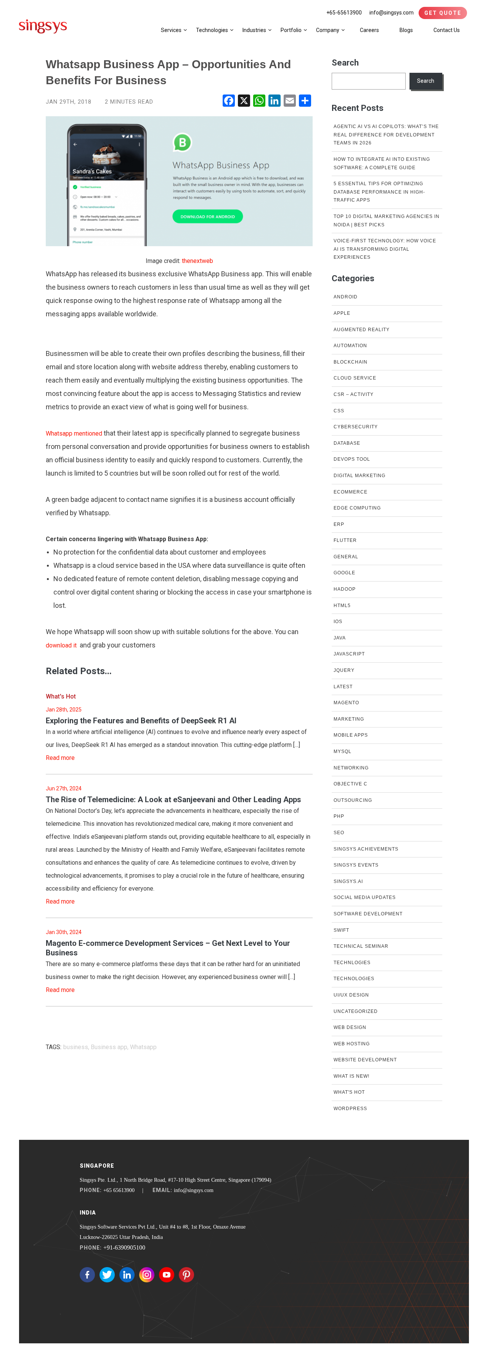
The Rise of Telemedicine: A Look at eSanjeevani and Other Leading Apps (173, 799)
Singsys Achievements (366, 849)
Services (171, 30)
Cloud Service (355, 378)
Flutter (345, 540)
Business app (109, 1047)
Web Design (350, 1027)
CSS (339, 410)
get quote (442, 13)
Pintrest (186, 1274)
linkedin (127, 1274)
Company (327, 30)
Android (346, 297)
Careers (369, 30)
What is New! (351, 1076)
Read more (60, 757)
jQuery (344, 670)
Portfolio (291, 30)
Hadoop (345, 589)
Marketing (349, 719)
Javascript (349, 654)
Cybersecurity (356, 426)
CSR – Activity (354, 394)
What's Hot (61, 696)
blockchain (351, 362)
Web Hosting (352, 1043)
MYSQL (343, 751)
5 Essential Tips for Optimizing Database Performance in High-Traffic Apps (379, 192)
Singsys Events (356, 865)
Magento (346, 702)
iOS (338, 621)
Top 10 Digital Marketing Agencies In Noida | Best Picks (387, 221)
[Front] (43, 26)
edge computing (357, 508)
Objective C (351, 784)
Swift (341, 930)
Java (340, 638)
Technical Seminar (361, 946)
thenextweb (197, 260)
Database (347, 443)
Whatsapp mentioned (74, 433)
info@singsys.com (391, 13)
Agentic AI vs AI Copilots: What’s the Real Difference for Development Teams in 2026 (386, 135)
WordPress (350, 1108)
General (346, 556)
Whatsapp (143, 1047)
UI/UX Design (351, 995)
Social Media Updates (365, 897)
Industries (254, 30)
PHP (339, 816)
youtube (166, 1274)
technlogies (352, 962)
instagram (146, 1274)
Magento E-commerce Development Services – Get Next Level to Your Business (168, 948)
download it (61, 645)
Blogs (406, 30)
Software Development (368, 914)
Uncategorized (356, 1011)
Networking (351, 768)
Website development (365, 1059)
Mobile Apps (351, 735)
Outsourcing (353, 800)
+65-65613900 (344, 13)
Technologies (212, 30)
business (75, 1047)
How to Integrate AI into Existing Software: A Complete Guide (382, 163)
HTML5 (342, 605)
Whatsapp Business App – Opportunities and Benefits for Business (168, 72)
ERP (339, 524)
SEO (339, 832)
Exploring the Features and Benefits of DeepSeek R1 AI (141, 720)
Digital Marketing (359, 475)
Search (345, 62)
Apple (342, 313)
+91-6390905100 (124, 1247)
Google (344, 572)
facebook (87, 1274)
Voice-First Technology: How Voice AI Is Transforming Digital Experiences (385, 249)
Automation (350, 345)
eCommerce (351, 492)
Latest (343, 686)
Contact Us (446, 30)
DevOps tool (352, 459)
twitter (107, 1274)
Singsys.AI (348, 881)
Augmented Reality (362, 329)
